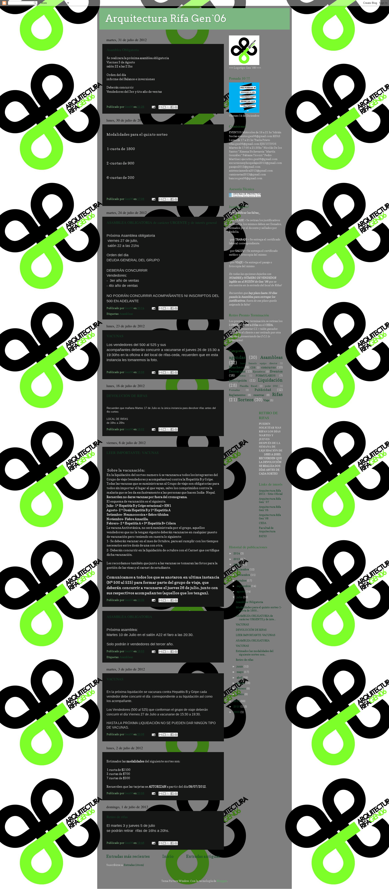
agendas (237, 357)
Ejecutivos (259, 371)
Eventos (276, 371)
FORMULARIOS (266, 375)
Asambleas (126, 313)
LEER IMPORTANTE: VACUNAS (133, 452)
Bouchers (236, 367)
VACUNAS (115, 335)
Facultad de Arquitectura (267, 529)
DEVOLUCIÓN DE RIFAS (127, 395)
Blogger (222, 881)
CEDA (262, 523)
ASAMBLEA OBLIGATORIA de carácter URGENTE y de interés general (162, 222)
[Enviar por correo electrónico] (160, 107)
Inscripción (238, 380)
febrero (242, 688)
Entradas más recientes (128, 856)
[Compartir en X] (168, 107)
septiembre (244, 586)
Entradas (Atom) (134, 865)
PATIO (263, 536)
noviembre (244, 574)
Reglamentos (237, 395)
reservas (258, 395)
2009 (236, 712)
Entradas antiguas (203, 856)
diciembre (243, 569)
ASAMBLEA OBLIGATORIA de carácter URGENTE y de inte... (256, 617)
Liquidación (270, 380)
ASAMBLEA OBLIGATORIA (129, 616)
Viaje (266, 400)
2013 (236, 559)
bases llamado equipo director (258, 363)
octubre (242, 580)
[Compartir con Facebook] (172, 107)
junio (240, 666)
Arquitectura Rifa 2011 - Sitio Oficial (271, 492)
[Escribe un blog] (164, 107)
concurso (268, 367)
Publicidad (263, 390)
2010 (236, 706)
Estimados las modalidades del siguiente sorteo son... (255, 652)
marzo (241, 683)
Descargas (237, 371)
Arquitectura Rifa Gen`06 (165, 18)
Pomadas (234, 390)
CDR (252, 367)
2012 (236, 564)
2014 (236, 553)
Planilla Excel (248, 385)
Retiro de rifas (117, 816)
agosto (241, 591)
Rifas (277, 394)
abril (240, 677)
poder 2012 (271, 386)
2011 (236, 701)
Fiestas (242, 376)
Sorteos (245, 399)
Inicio (168, 856)
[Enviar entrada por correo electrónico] (153, 106)
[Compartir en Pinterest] (176, 107)
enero (241, 694)
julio (240, 597)
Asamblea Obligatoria (123, 49)
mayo (240, 671)
